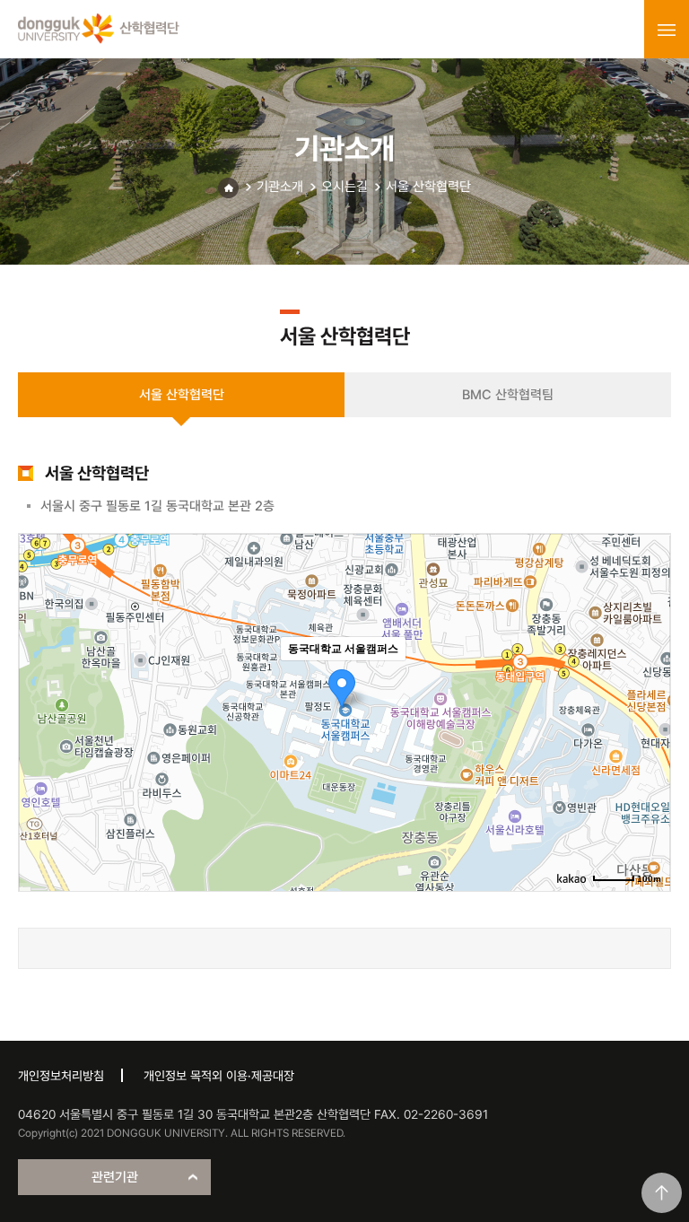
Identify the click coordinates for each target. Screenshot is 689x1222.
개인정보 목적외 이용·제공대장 (219, 1076)
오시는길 (344, 187)
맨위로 (661, 1193)
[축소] (647, 709)
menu (667, 29)
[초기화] (647, 744)
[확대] (647, 680)
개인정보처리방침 (61, 1076)
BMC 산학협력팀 (508, 395)
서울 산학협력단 (428, 187)
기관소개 (280, 187)
